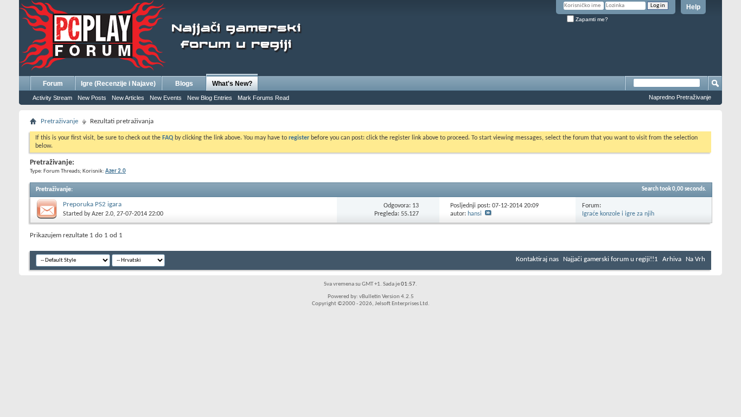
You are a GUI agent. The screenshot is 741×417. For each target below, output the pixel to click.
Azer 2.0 (102, 214)
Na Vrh (695, 259)
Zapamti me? (591, 19)
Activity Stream (52, 97)
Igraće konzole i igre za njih (618, 214)
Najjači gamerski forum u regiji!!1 (610, 259)
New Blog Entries (209, 97)
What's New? (232, 83)
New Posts (92, 97)
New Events (166, 97)
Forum (53, 83)
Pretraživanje (59, 121)
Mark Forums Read (263, 97)
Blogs (184, 83)
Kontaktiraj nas (537, 259)
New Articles (128, 97)
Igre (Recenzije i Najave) (118, 83)
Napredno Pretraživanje (680, 97)
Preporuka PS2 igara (92, 204)
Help (693, 7)
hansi (475, 214)
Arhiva (671, 259)
